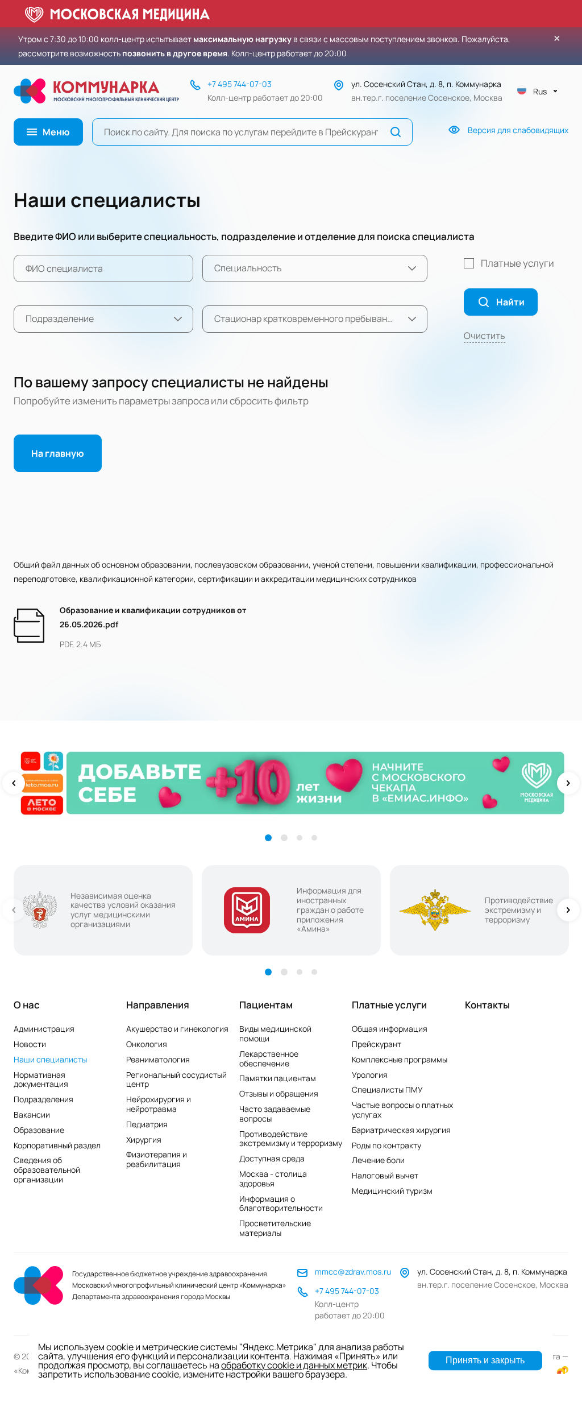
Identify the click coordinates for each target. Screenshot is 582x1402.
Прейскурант (376, 1044)
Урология (370, 1074)
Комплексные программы (399, 1059)
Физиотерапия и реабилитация (156, 1159)
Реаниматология (158, 1059)
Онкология (146, 1044)
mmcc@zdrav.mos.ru (353, 1271)
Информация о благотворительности (281, 1203)
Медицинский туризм (392, 1190)
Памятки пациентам (277, 1078)
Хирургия (143, 1139)
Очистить (484, 335)
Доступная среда (272, 1158)
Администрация (44, 1028)
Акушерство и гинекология (177, 1028)
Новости (30, 1044)
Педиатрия (147, 1124)
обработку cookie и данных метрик (294, 1365)
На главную (57, 453)
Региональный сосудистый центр (176, 1079)
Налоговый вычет (385, 1175)
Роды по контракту (386, 1145)
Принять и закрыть (485, 1360)
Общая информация (389, 1028)
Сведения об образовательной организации (47, 1170)
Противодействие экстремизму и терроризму (290, 1138)
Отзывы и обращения (278, 1093)
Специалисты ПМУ (387, 1089)
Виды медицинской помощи (275, 1033)
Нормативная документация (41, 1079)
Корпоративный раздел (57, 1145)
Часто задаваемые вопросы (274, 1113)
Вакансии (32, 1114)
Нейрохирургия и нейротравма (158, 1104)
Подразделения (43, 1099)
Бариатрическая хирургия (401, 1129)
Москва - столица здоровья (273, 1178)
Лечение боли (378, 1160)
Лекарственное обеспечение (268, 1058)
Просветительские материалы (275, 1228)
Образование (39, 1129)
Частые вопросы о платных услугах (402, 1109)
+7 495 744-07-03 (239, 83)
